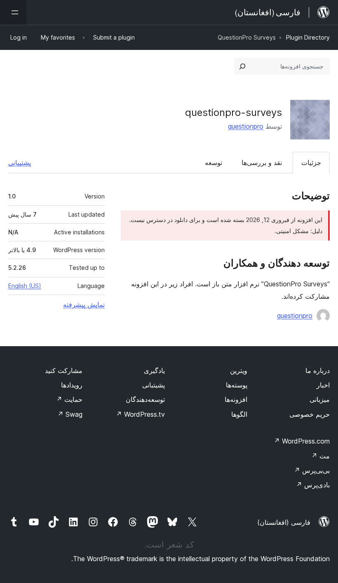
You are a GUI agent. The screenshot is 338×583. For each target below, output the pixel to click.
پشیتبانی (153, 385)
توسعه (213, 162)
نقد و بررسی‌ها (262, 162)
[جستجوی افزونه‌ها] (242, 66)
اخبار (323, 385)
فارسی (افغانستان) (283, 522)
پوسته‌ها (236, 385)
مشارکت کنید (63, 370)
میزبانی (320, 399)
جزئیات (311, 162)
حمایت (69, 399)
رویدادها (71, 385)
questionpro (245, 126)
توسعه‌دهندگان (145, 399)
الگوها (239, 414)
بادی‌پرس (313, 485)
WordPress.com (302, 441)
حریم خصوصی (309, 414)
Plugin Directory (308, 37)
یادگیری (154, 370)
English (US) (24, 285)
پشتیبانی (19, 162)
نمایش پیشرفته (84, 304)
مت (320, 456)
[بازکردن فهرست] (13, 12)
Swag (69, 414)
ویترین (238, 370)
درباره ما (317, 370)
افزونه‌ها (236, 399)
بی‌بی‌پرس (312, 470)
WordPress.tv (140, 414)
